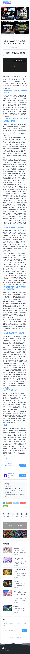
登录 (24, 630)
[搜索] (23, 2)
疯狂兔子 (16, 502)
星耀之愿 (9, 502)
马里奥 (5, 506)
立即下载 (23, 465)
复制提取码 (11, 463)
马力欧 (23, 502)
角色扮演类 (15, 47)
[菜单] (27, 2)
